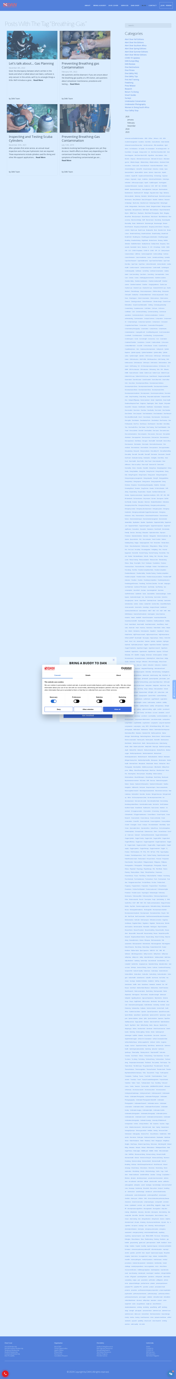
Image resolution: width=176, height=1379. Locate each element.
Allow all (117, 709)
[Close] (113, 659)
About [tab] (118, 675)
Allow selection (88, 709)
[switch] (76, 701)
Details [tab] (88, 675)
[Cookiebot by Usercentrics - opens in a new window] (123, 668)
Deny (59, 709)
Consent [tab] (57, 675)
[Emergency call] (5, 1373)
